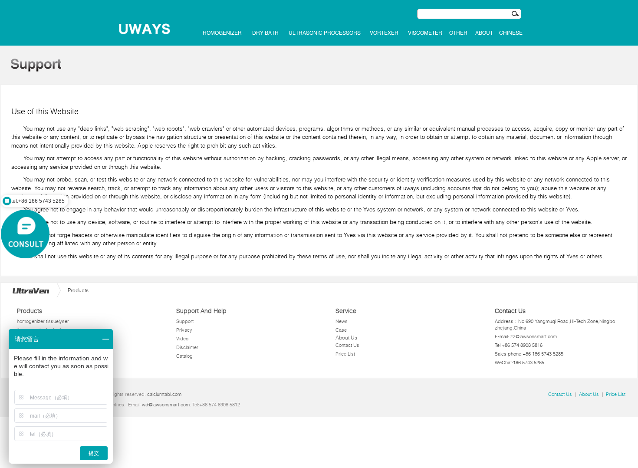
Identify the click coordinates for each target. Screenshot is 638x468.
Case (341, 330)
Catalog (184, 356)
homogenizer (222, 33)
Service (345, 311)
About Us (346, 337)
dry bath (265, 33)
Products (29, 311)
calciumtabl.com (164, 394)
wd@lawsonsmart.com (166, 405)
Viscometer (425, 33)
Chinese (511, 33)
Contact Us (347, 345)
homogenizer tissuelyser (43, 321)
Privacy (184, 330)
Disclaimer (187, 347)
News (341, 321)
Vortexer (384, 33)
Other (458, 33)
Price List (345, 354)
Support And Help (201, 311)
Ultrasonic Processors (325, 33)
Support (185, 321)
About (484, 33)
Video (182, 339)
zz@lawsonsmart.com (533, 336)
